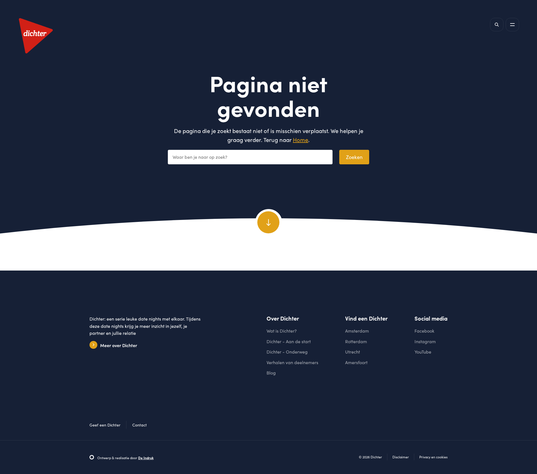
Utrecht (352, 352)
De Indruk (146, 458)
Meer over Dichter (118, 345)
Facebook (424, 331)
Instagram (425, 341)
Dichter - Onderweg (287, 352)
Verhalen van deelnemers (292, 362)
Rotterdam (356, 341)
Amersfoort (356, 362)
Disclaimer (400, 457)
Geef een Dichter (105, 425)
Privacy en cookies (433, 457)
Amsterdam (357, 331)
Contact (139, 425)
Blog (271, 373)
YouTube (422, 352)
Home (300, 139)
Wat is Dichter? (282, 331)
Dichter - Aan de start (289, 341)
